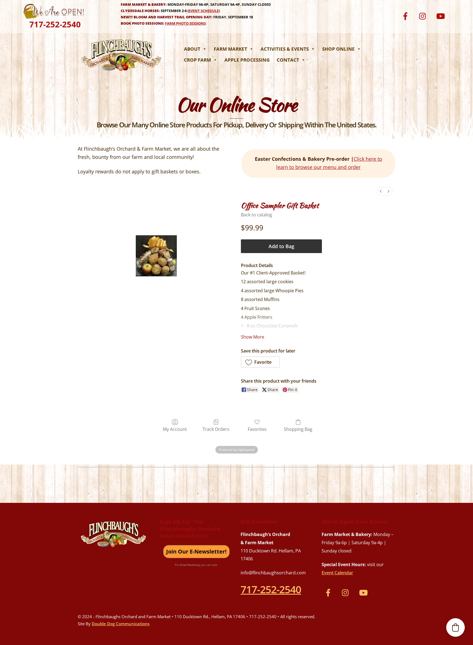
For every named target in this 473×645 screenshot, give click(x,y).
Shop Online (338, 49)
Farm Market (230, 49)
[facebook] (406, 15)
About (192, 49)
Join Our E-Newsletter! (196, 551)
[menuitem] (381, 191)
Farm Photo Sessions (185, 23)
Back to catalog (256, 215)
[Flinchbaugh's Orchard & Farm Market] (121, 73)
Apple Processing (247, 60)
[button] (260, 362)
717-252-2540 (55, 24)
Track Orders (216, 429)
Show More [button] (252, 337)
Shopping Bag (298, 429)
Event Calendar (337, 573)
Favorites (257, 429)
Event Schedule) (204, 10)
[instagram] (423, 15)
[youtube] (441, 15)
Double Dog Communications (120, 623)
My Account (175, 429)
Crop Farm (197, 60)
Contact (288, 60)
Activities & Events (285, 49)
